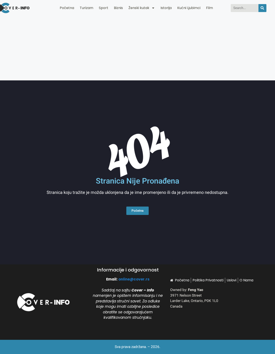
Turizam (86, 7)
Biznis (118, 7)
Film (209, 7)
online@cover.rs (134, 279)
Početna (67, 7)
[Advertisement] (137, 48)
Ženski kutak (138, 7)
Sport (103, 7)
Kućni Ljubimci (188, 7)
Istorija (166, 7)
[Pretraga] (262, 8)
